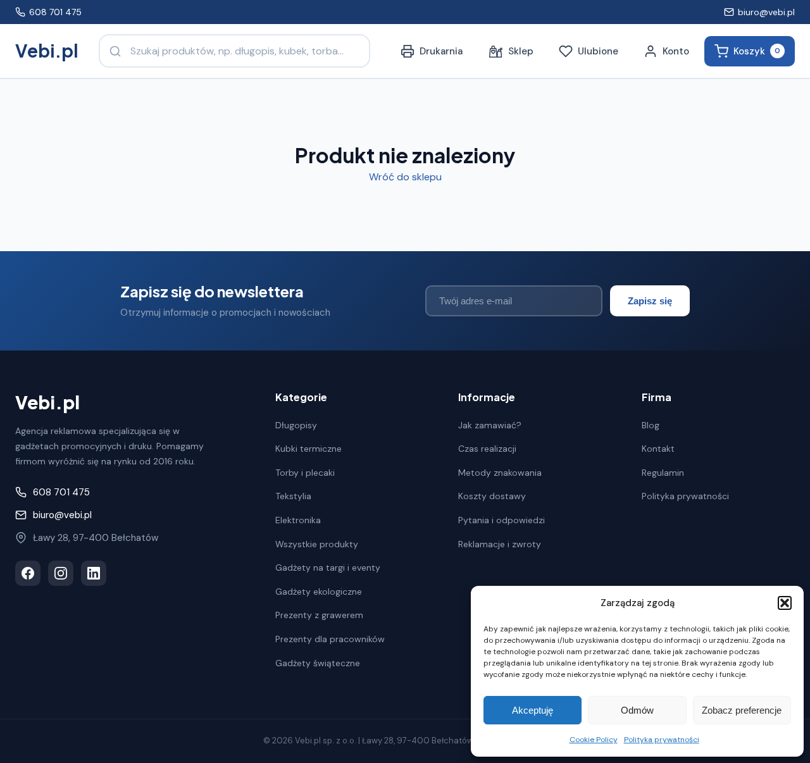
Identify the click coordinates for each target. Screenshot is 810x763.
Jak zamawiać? (489, 425)
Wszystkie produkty (316, 544)
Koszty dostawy (492, 496)
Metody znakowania (500, 472)
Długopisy (296, 425)
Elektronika (298, 520)
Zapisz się (650, 300)
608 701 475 (55, 12)
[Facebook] (27, 573)
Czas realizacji (487, 448)
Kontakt (658, 448)
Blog (650, 425)
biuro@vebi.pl (766, 12)
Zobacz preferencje (742, 710)
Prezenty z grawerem (319, 615)
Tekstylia (293, 496)
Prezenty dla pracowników (330, 639)
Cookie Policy (594, 740)
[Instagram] (60, 573)
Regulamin (663, 472)
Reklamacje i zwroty (499, 544)
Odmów (637, 710)
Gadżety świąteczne (317, 663)
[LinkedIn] (93, 573)
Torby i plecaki (305, 472)
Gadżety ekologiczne (318, 591)
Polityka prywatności (661, 740)
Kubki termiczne (308, 448)
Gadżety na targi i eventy (327, 567)
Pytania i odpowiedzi (501, 520)
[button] (784, 603)
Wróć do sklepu (405, 176)
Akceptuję (532, 710)
